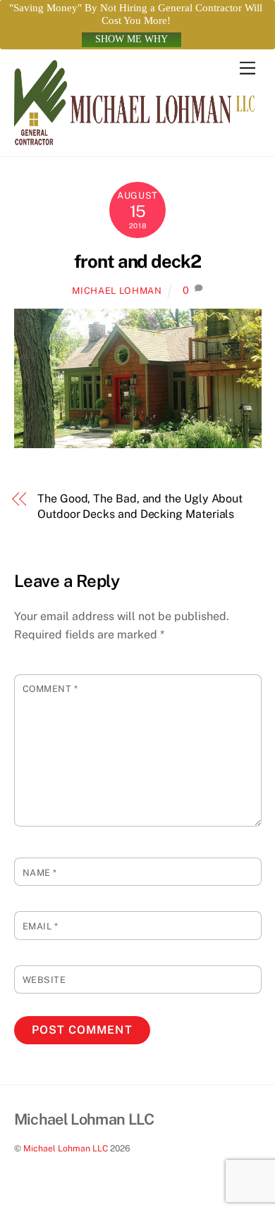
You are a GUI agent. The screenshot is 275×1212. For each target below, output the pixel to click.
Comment (50, 689)
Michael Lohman (116, 290)
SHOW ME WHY (131, 39)
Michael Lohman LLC (65, 1148)
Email (41, 926)
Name (40, 872)
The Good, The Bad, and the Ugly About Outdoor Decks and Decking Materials (140, 506)
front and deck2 (138, 261)
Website (44, 980)
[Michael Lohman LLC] (134, 139)
